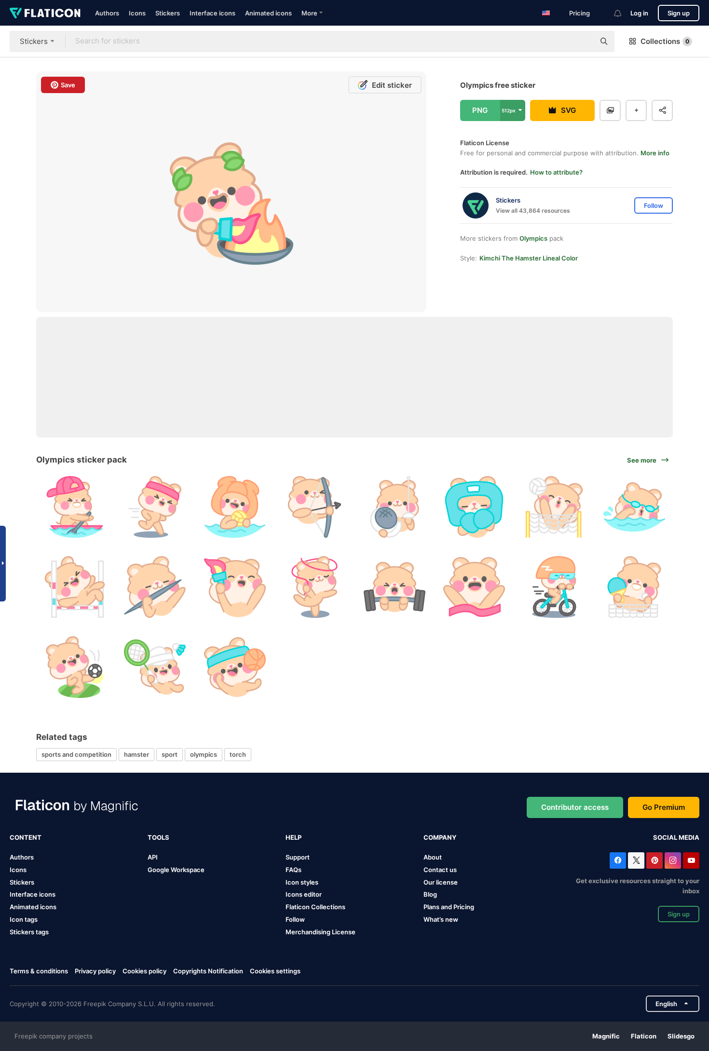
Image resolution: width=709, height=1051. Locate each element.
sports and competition (76, 754)
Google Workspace (176, 870)
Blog (430, 894)
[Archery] (314, 507)
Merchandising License (320, 932)
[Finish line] (474, 587)
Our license (440, 882)
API (153, 857)
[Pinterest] (654, 860)
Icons (137, 13)
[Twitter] (636, 860)
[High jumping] (75, 587)
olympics (203, 754)
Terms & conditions (39, 971)
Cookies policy (144, 971)
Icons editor (304, 894)
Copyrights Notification (208, 971)
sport (169, 754)
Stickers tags (29, 932)
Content (25, 837)
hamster (136, 754)
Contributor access (575, 807)
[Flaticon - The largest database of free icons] (45, 13)
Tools (158, 837)
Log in (639, 13)
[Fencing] (394, 507)
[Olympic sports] (155, 587)
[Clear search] (582, 41)
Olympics (533, 238)
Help (293, 837)
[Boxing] (474, 507)
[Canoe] (75, 507)
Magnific (606, 1036)
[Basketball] (234, 666)
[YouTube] (691, 860)
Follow (295, 919)
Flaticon (643, 1036)
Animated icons (268, 13)
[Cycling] (554, 587)
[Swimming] (634, 507)
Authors (107, 13)
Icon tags (24, 919)
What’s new (440, 919)
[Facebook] (618, 860)
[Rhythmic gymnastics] (314, 587)
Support (298, 857)
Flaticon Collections (315, 907)
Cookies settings (275, 971)
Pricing (579, 13)
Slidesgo (681, 1036)
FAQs (293, 870)
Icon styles (302, 882)
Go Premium (663, 807)
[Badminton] (155, 666)
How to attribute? (556, 172)
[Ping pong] (634, 587)
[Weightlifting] (394, 587)
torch (238, 754)
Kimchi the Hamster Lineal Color (528, 258)
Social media (676, 837)
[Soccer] (75, 666)
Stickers (167, 13)
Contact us (440, 870)
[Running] (155, 507)
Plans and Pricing (448, 907)
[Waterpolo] (234, 507)
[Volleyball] (554, 507)
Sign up (679, 13)
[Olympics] (234, 587)
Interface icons (212, 13)
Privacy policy (95, 971)
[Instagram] (673, 860)
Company (439, 837)
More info (655, 153)
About (432, 857)
